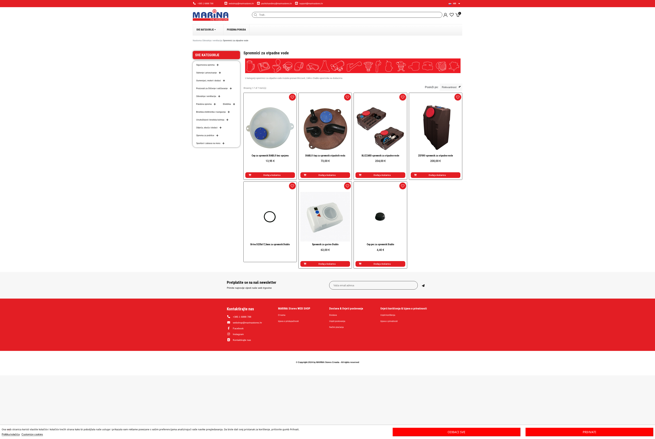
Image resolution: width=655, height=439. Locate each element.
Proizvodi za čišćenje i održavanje (212, 88)
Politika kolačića (11, 434)
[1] (423, 285)
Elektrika (227, 104)
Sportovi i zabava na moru (208, 143)
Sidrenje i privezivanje (206, 73)
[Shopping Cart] (457, 15)
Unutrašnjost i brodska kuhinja (210, 120)
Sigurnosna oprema (205, 65)
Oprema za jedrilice (205, 135)
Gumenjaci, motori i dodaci (208, 80)
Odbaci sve (456, 432)
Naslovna (197, 40)
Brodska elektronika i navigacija (211, 112)
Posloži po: (431, 87)
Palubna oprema (204, 104)
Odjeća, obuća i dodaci (206, 127)
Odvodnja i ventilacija (212, 40)
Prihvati (589, 432)
